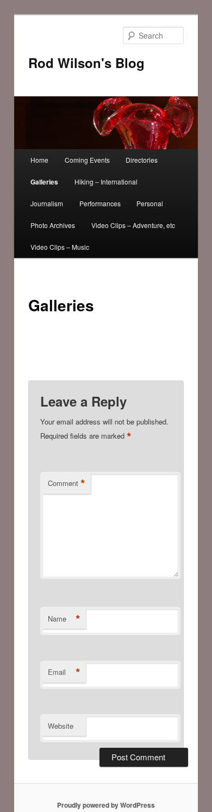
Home (39, 159)
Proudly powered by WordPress (106, 805)
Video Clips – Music (59, 246)
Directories (142, 159)
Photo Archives (52, 225)
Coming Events (87, 159)
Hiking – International (106, 181)
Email (64, 672)
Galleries (44, 182)
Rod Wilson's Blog (86, 62)
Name (64, 619)
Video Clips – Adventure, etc (133, 225)
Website (60, 726)
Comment (66, 483)
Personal (149, 203)
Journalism (46, 203)
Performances (100, 203)
